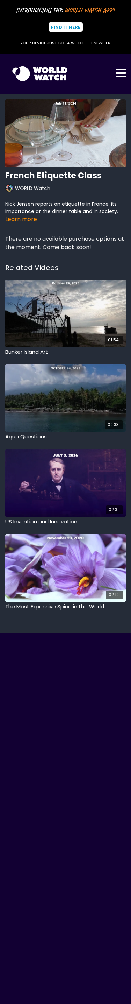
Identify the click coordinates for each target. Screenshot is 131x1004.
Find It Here (65, 27)
